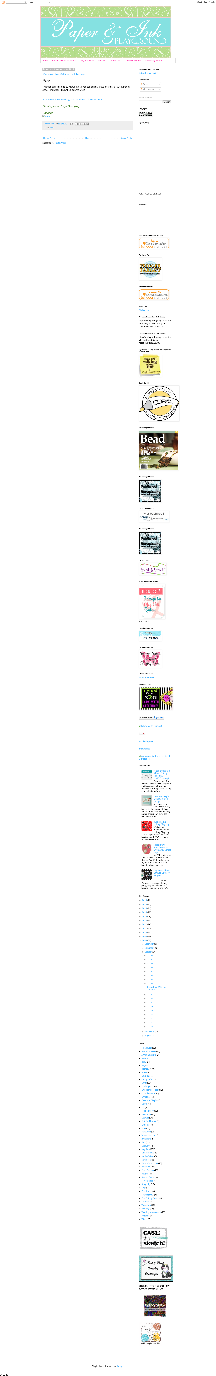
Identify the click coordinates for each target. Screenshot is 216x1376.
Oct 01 (150, 1026)
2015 (144, 912)
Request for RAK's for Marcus (63, 74)
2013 (144, 920)
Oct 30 (150, 959)
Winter (144, 1219)
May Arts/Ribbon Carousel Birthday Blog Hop (162, 873)
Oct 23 (150, 975)
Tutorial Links (115, 60)
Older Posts (126, 138)
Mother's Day (148, 1156)
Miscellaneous (148, 1153)
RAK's (52, 128)
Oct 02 (150, 1022)
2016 (144, 908)
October (148, 952)
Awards (145, 1058)
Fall (143, 1107)
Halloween (146, 1132)
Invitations (146, 1139)
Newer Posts (49, 138)
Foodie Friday (148, 1111)
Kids (143, 1142)
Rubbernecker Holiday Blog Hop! (162, 823)
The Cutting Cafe (149, 1198)
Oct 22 (150, 979)
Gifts (144, 1128)
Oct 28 (150, 967)
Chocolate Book (149, 1093)
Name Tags (146, 1160)
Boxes (144, 1072)
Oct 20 (150, 994)
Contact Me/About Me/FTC (64, 60)
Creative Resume (133, 60)
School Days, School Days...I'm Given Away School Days (162, 848)
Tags (144, 1188)
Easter (144, 1104)
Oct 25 (150, 971)
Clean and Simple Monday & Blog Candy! (161, 799)
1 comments (49, 124)
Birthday (145, 1069)
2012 (144, 924)
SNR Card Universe (147, 677)
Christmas (146, 1097)
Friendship (146, 1114)
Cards (144, 1083)
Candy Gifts (147, 1079)
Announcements (149, 1055)
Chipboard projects (150, 1090)
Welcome (145, 1216)
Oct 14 (150, 1002)
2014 (144, 916)
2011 (144, 928)
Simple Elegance (146, 741)
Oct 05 (150, 1014)
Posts (145, 84)
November (149, 948)
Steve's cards (147, 1181)
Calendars (146, 1076)
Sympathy (146, 1184)
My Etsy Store (87, 60)
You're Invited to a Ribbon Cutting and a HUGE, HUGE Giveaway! (162, 774)
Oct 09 (150, 1006)
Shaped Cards (148, 1177)
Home (45, 60)
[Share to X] (82, 124)
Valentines (146, 1205)
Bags (144, 1065)
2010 (144, 932)
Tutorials (145, 1201)
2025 (144, 900)
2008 (144, 940)
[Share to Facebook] (85, 124)
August (148, 1035)
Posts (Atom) (61, 143)
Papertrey (146, 1166)
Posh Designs (148, 1170)
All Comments (148, 89)
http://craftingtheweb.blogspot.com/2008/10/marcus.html (72, 99)
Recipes (101, 60)
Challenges (144, 310)
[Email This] (76, 124)
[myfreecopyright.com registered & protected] (155, 759)
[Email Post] (71, 124)
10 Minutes (147, 1048)
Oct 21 (150, 983)
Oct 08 (150, 1010)
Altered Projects (149, 1051)
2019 (144, 904)
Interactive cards (149, 1135)
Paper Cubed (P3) (150, 1163)
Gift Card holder (149, 1121)
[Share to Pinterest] (87, 124)
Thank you (146, 1191)
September (150, 1031)
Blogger (120, 1366)
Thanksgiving (148, 1195)
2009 (144, 936)
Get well (145, 1118)
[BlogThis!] (79, 124)
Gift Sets (145, 1125)
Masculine (146, 1146)
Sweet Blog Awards (154, 60)
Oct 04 (150, 1018)
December (149, 944)
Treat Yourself (145, 749)
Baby (144, 1062)
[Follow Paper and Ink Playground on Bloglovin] (151, 719)
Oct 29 (150, 963)
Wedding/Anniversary (151, 1212)
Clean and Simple (149, 1100)
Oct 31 (150, 955)
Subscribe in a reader (148, 73)
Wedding (145, 1209)
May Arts (146, 1149)
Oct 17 (150, 998)
